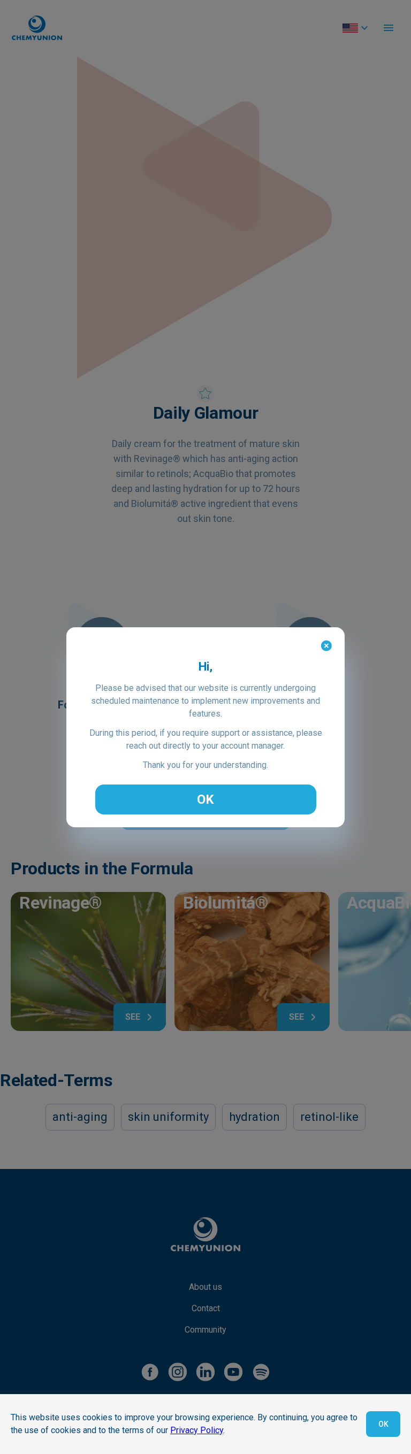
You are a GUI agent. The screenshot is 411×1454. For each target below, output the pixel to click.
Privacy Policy (196, 1430)
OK (205, 799)
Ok (383, 1424)
